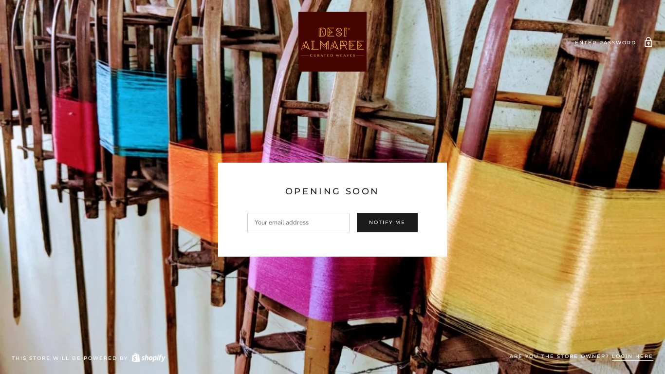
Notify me (387, 222)
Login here (632, 356)
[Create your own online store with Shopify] (148, 358)
